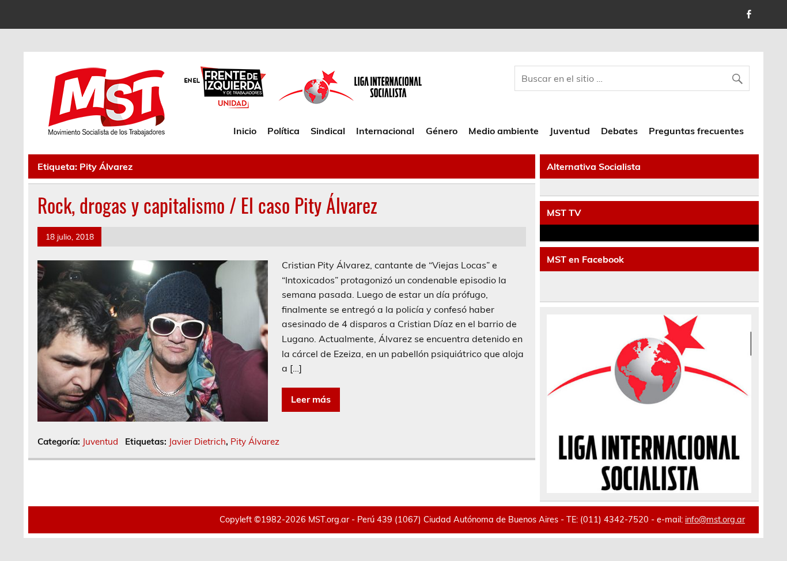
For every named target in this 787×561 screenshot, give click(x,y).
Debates (619, 131)
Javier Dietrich (197, 441)
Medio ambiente (503, 131)
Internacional (385, 131)
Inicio (244, 131)
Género (441, 131)
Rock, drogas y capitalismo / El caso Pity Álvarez (207, 205)
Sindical (328, 131)
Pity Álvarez (254, 441)
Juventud (570, 131)
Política (283, 131)
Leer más (311, 399)
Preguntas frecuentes (696, 131)
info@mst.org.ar (715, 519)
